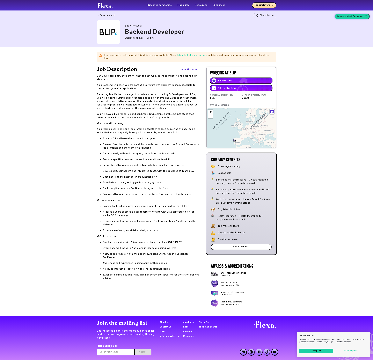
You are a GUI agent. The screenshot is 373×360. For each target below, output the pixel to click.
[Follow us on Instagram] (251, 352)
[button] (234, 140)
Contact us (165, 327)
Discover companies (159, 5)
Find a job (183, 5)
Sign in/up (219, 5)
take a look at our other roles (192, 55)
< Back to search (106, 15)
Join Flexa (188, 322)
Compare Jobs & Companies (350, 16)
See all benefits (241, 246)
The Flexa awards (208, 327)
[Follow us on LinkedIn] (243, 352)
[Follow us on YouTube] (274, 352)
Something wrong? (190, 69)
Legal (186, 327)
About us (164, 322)
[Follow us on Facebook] (259, 352)
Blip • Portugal (133, 26)
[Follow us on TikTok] (267, 352)
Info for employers (169, 336)
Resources (201, 5)
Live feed (188, 331)
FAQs (162, 331)
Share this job (267, 15)
